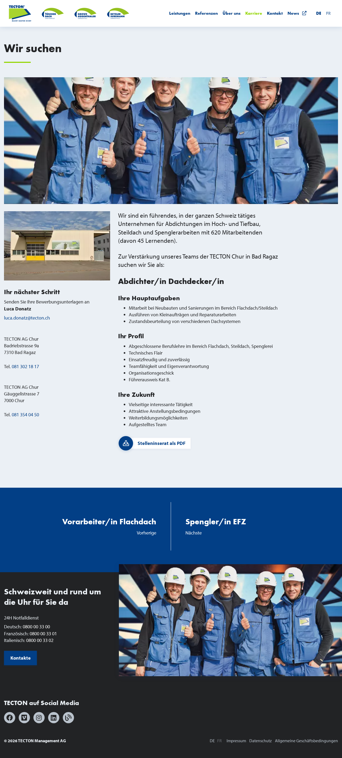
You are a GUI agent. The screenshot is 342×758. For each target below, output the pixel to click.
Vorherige (109, 526)
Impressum (236, 740)
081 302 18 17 (25, 366)
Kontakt (275, 13)
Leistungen (179, 13)
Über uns (231, 13)
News (294, 13)
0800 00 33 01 (43, 633)
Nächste (215, 526)
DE (318, 13)
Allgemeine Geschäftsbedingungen (306, 740)
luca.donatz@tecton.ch (27, 318)
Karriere (253, 13)
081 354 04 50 (25, 414)
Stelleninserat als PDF (161, 443)
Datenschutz (260, 740)
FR (328, 13)
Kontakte (20, 658)
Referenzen (206, 13)
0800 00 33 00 (36, 627)
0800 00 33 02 (39, 640)
